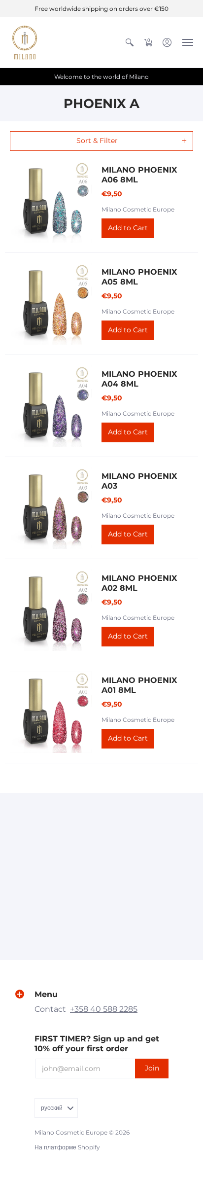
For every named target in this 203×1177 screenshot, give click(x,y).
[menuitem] (129, 42)
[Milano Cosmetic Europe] (24, 42)
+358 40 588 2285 (103, 1009)
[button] (129, 42)
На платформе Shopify (67, 1147)
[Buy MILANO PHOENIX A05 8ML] (51, 304)
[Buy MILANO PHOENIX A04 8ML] (51, 406)
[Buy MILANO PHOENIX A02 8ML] (51, 610)
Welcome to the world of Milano (101, 76)
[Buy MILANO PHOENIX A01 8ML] (51, 712)
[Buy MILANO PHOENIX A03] (51, 508)
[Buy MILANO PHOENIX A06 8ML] (51, 202)
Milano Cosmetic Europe (138, 209)
